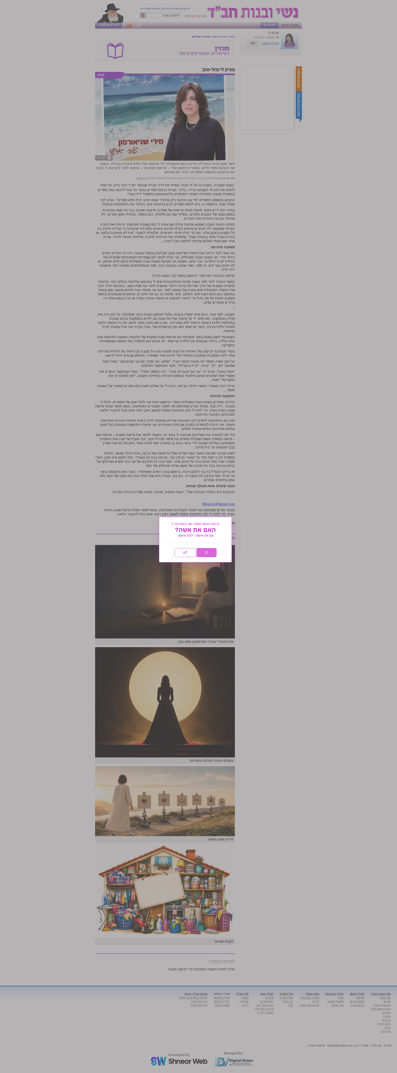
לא (185, 552)
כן (206, 552)
